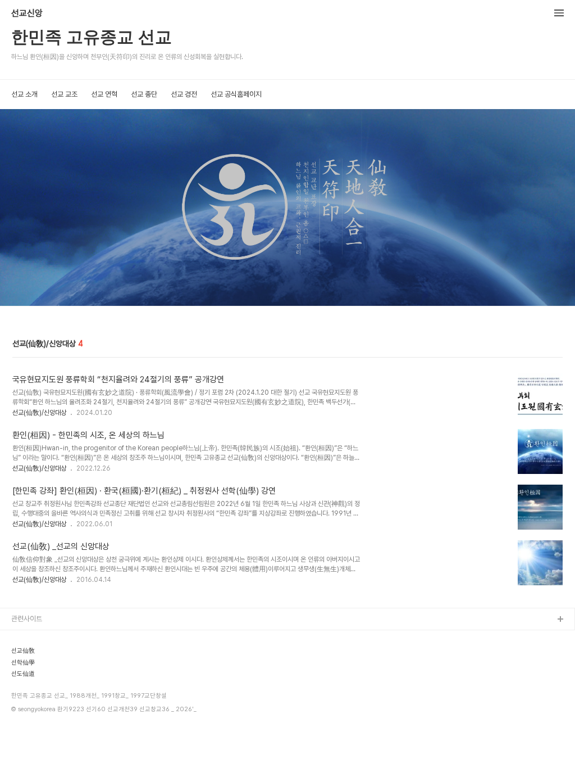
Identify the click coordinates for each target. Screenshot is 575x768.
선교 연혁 (104, 94)
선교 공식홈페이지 (236, 94)
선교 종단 (144, 94)
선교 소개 (24, 94)
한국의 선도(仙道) (37, 674)
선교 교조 (64, 94)
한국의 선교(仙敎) (37, 656)
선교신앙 (27, 13)
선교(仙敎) (27, 638)
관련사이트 (26, 619)
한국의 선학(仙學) (37, 692)
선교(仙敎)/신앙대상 (39, 413)
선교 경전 (184, 94)
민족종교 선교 (31, 710)
